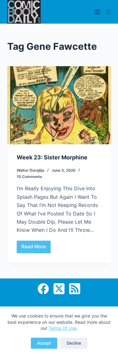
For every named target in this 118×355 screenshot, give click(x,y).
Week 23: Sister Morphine (52, 157)
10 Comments (29, 176)
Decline (74, 343)
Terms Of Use (62, 328)
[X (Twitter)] (59, 288)
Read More (36, 248)
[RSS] (74, 288)
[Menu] (97, 12)
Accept (44, 343)
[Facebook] (43, 288)
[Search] (108, 11)
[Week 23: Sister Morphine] (59, 105)
